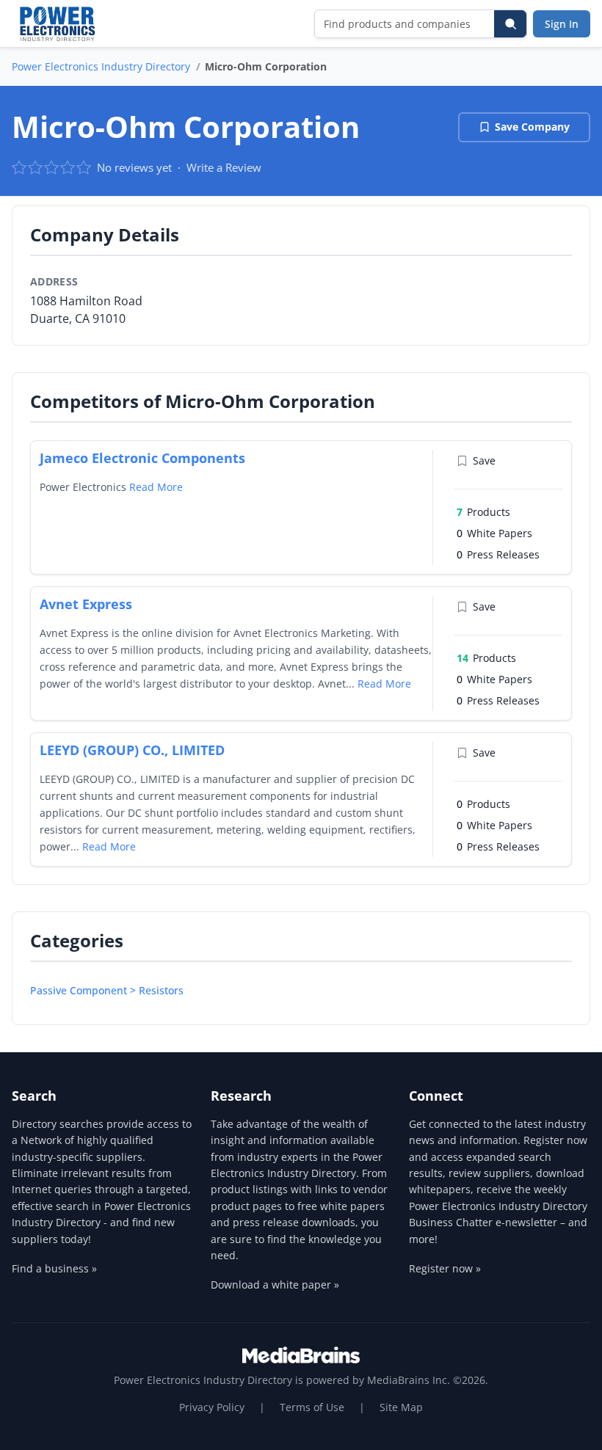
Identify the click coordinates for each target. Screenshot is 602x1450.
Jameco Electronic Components (142, 458)
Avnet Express (86, 604)
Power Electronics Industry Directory (101, 66)
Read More (156, 487)
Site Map (401, 1407)
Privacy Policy (211, 1407)
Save (484, 460)
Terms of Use (312, 1407)
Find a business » (54, 1268)
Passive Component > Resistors (107, 990)
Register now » (445, 1268)
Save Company (532, 127)
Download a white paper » (275, 1284)
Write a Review (223, 167)
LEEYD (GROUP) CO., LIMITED (132, 750)
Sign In (562, 24)
